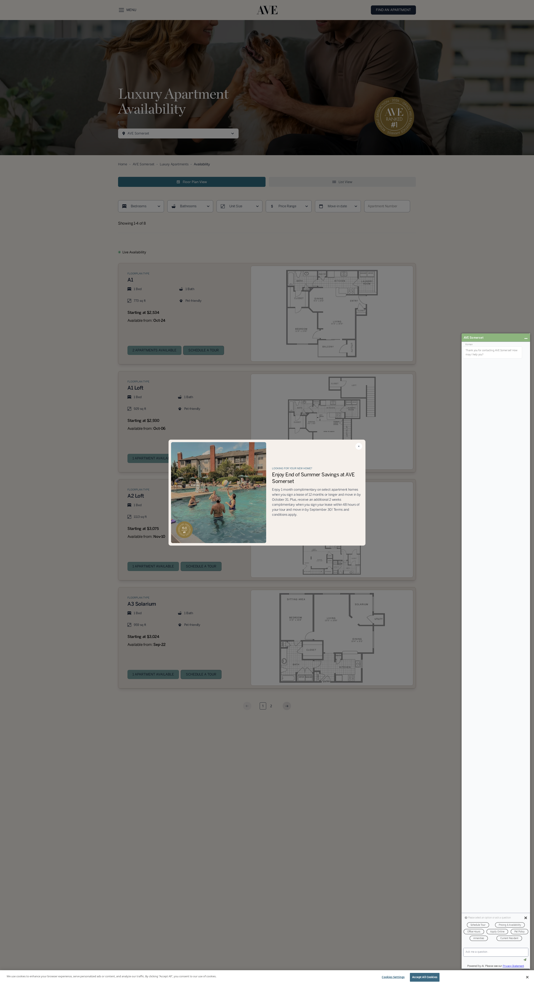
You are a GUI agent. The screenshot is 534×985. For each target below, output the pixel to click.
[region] (267, 977)
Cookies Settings (393, 977)
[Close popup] (358, 446)
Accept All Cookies (424, 977)
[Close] (527, 977)
